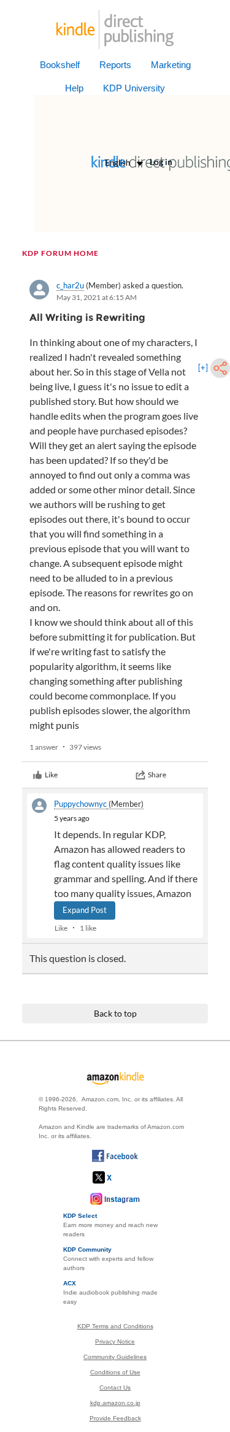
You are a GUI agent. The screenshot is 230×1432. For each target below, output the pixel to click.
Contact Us (115, 1387)
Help (74, 88)
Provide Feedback (115, 1418)
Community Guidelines (115, 1356)
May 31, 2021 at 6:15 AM (96, 297)
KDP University (134, 88)
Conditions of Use (115, 1372)
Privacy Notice (115, 1341)
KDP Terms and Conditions (115, 1326)
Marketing (171, 65)
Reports (115, 65)
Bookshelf (60, 65)
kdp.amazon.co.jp (115, 1402)
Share (157, 774)
